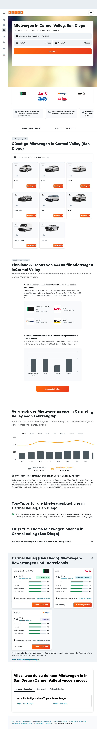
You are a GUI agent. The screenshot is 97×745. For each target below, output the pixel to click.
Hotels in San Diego (60, 703)
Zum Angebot (31, 186)
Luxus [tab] (71, 434)
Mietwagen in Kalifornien (79, 721)
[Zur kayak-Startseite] (16, 12)
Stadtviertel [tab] (41, 689)
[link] (52, 389)
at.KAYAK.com (16, 721)
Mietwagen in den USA (60, 721)
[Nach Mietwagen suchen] (4, 30)
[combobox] (21, 30)
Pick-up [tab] (63, 434)
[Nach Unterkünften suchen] (4, 25)
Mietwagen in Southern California (22, 723)
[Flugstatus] (4, 41)
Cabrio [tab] (80, 434)
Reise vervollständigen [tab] (24, 689)
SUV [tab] (47, 434)
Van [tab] (54, 434)
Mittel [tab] (32, 434)
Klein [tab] (24, 434)
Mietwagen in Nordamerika (42, 721)
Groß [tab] (40, 434)
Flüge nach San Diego (25, 703)
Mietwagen (27, 721)
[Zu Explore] (4, 36)
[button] (4, 12)
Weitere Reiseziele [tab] (57, 689)
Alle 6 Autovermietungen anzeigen (25, 659)
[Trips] (4, 48)
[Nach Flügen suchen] (4, 20)
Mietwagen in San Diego (44, 723)
